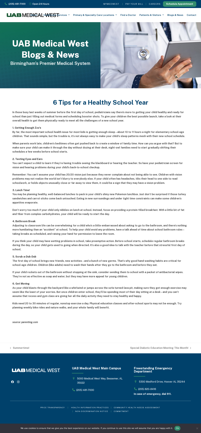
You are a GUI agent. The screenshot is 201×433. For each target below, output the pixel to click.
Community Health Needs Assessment (137, 407)
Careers (155, 4)
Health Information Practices (90, 407)
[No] (197, 428)
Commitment (121, 411)
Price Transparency (52, 407)
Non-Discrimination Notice (91, 411)
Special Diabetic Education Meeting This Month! (159, 348)
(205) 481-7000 (16, 4)
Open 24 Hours (40, 4)
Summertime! (19, 348)
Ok (177, 428)
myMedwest (111, 4)
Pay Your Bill (134, 4)
